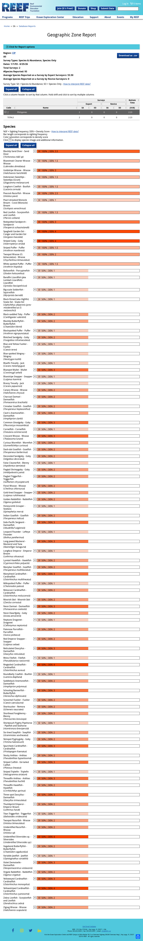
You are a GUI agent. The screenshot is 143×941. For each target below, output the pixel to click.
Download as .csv (128, 55)
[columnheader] (102, 100)
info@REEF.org (106, 931)
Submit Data (107, 8)
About (107, 17)
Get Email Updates (89, 926)
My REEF (134, 17)
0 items (137, 3)
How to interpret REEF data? (77, 83)
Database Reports (27, 26)
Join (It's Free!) (65, 8)
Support (94, 17)
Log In (125, 3)
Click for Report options (21, 46)
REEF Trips (24, 17)
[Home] (22, 7)
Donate (82, 8)
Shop (93, 8)
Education (78, 17)
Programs (7, 17)
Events (120, 17)
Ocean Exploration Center (50, 17)
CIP (14, 53)
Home (7, 26)
